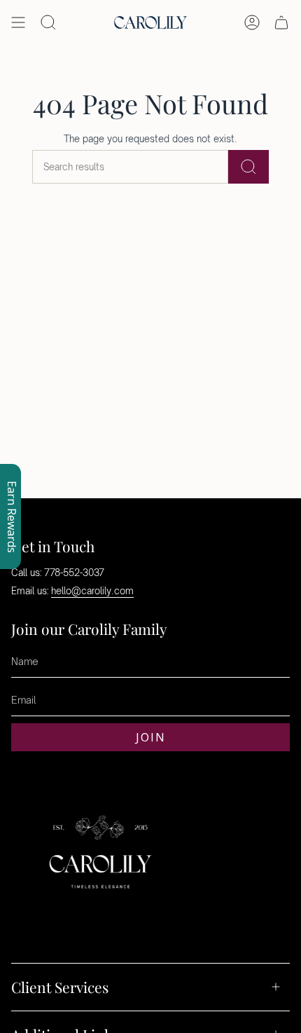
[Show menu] (18, 22)
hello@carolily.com (92, 590)
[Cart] (281, 22)
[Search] (248, 167)
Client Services (59, 987)
